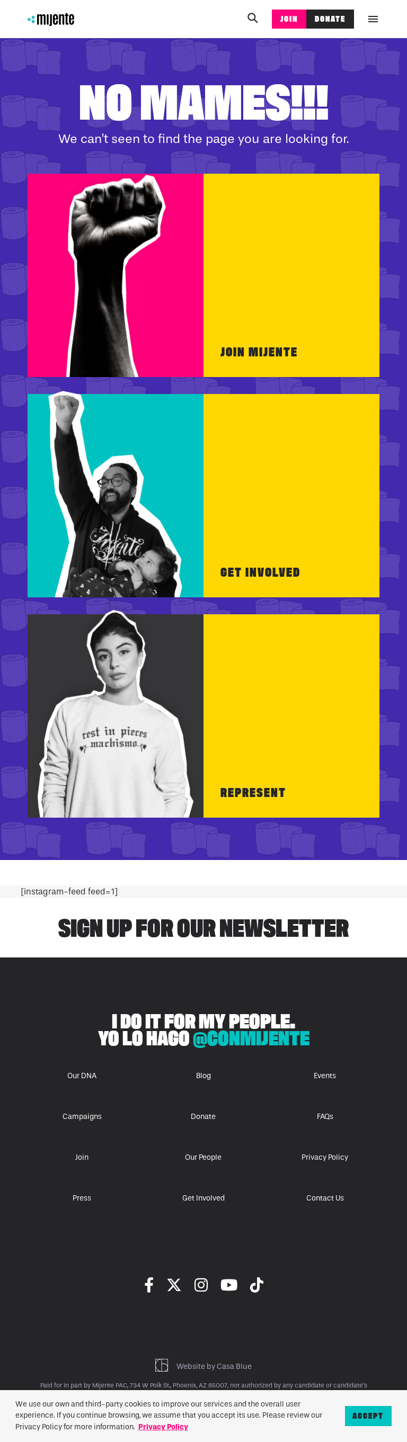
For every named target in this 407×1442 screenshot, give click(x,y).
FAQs (325, 1116)
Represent (253, 792)
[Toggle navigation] (373, 19)
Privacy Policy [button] (163, 1426)
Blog (203, 1075)
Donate (330, 18)
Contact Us (325, 1198)
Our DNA (81, 1075)
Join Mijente (259, 352)
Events (325, 1075)
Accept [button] (368, 1415)
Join (289, 18)
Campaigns (82, 1116)
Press (82, 1198)
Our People (203, 1157)
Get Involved (260, 572)
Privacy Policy (325, 1157)
